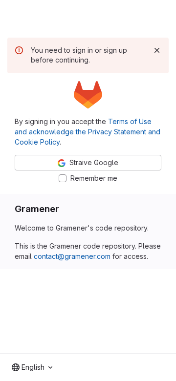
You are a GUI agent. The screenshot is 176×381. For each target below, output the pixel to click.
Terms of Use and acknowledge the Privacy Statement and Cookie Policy (87, 131)
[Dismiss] (157, 50)
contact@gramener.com (72, 256)
